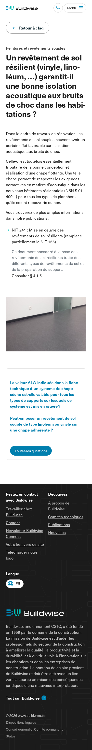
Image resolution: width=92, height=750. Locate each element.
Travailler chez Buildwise (19, 512)
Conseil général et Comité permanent (34, 729)
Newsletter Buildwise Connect (24, 533)
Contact (13, 522)
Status (10, 736)
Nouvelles (57, 532)
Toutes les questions (31, 450)
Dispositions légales (21, 722)
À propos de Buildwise (58, 506)
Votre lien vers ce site (25, 544)
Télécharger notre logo (22, 555)
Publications (59, 524)
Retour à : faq (31, 27)
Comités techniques (65, 516)
